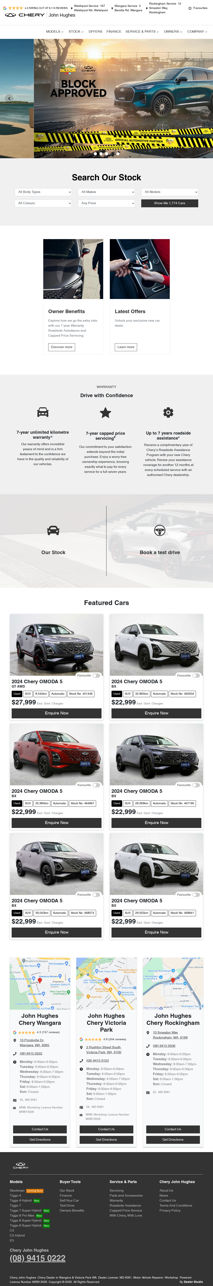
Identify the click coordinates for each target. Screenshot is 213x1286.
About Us (166, 1190)
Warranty (116, 1200)
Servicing (117, 1190)
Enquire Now (56, 713)
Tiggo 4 (15, 1195)
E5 (12, 1240)
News (164, 1195)
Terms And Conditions (176, 1205)
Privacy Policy (170, 1210)
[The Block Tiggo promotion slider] (112, 153)
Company (195, 31)
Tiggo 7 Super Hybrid (25, 1210)
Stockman (17, 1190)
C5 (12, 1230)
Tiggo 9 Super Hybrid (25, 1225)
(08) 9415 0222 (31, 1053)
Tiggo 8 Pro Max (22, 1215)
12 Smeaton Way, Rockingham (165, 8)
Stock (74, 31)
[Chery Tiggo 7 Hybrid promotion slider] (106, 153)
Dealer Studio (193, 1282)
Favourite (84, 675)
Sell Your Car (69, 1200)
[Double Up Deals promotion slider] (101, 153)
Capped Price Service (126, 1210)
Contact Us (40, 1129)
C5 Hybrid (17, 1235)
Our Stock (67, 1190)
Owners (171, 31)
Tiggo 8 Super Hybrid (25, 1220)
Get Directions (40, 1139)
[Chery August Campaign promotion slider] (95, 153)
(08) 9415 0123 (97, 1060)
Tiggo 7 (15, 1205)
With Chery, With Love (126, 1215)
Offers (95, 31)
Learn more (126, 347)
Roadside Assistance (125, 1205)
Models (53, 31)
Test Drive (67, 1205)
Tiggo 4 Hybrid (21, 1200)
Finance (113, 31)
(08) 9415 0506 (164, 1046)
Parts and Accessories (126, 1195)
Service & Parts (141, 31)
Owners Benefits (72, 1210)
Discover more (61, 347)
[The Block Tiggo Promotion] (106, 98)
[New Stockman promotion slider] (117, 153)
